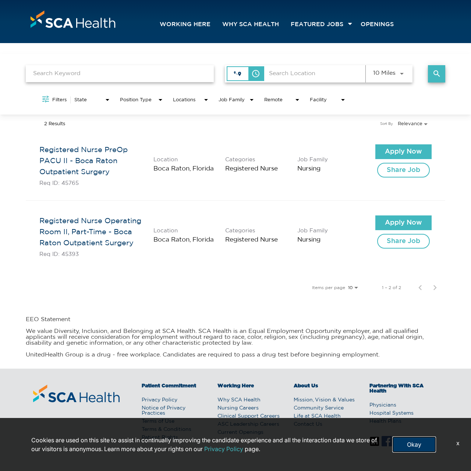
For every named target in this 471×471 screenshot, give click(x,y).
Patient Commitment (169, 386)
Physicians (382, 405)
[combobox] (119, 73)
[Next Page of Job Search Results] (435, 287)
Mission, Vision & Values (324, 400)
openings (377, 24)
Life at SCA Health (317, 416)
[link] (235, 165)
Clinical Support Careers (248, 416)
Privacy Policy (159, 400)
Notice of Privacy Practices (163, 410)
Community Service (319, 408)
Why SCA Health (250, 24)
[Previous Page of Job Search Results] (420, 287)
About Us (306, 386)
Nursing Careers (238, 408)
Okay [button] (414, 444)
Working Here (185, 24)
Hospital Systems (391, 413)
